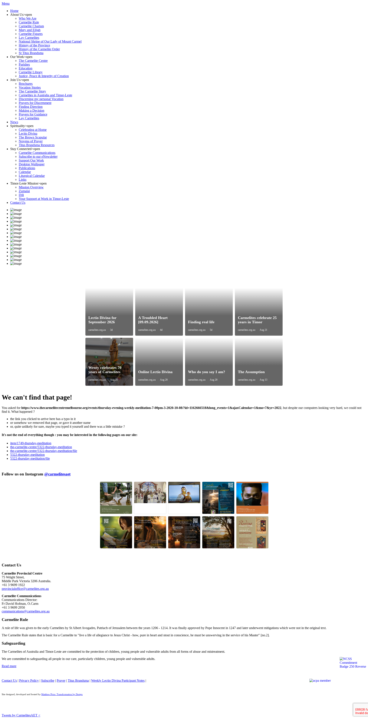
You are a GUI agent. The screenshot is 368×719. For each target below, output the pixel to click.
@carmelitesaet (57, 474)
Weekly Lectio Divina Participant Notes (118, 680)
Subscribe (47, 680)
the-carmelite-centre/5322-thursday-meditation (41, 447)
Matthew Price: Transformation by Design (62, 694)
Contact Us (9, 680)
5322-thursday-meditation (27, 454)
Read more (9, 666)
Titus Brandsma (78, 680)
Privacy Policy (29, 680)
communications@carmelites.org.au (26, 611)
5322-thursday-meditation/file (30, 458)
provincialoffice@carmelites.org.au (25, 589)
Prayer (61, 680)
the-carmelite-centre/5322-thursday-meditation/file (43, 451)
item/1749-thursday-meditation (30, 443)
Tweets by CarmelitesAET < (21, 715)
